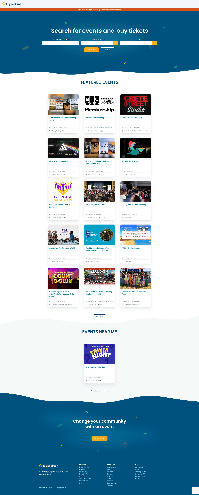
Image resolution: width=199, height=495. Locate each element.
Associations (111, 467)
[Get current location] (115, 43)
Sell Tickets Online (85, 478)
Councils (110, 472)
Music (109, 478)
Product (82, 469)
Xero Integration (140, 476)
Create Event (99, 439)
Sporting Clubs (112, 483)
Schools (110, 481)
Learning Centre (140, 472)
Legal (50, 487)
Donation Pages (84, 474)
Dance (109, 474)
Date (138, 40)
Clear (107, 50)
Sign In (81, 483)
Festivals (110, 476)
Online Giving (83, 472)
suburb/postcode (99, 40)
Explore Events (84, 467)
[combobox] (99, 43)
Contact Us (139, 467)
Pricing (81, 476)
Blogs (137, 469)
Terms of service (60, 487)
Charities (110, 469)
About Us (42, 487)
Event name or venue (60, 40)
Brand (137, 478)
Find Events (91, 50)
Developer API (140, 474)
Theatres (110, 485)
